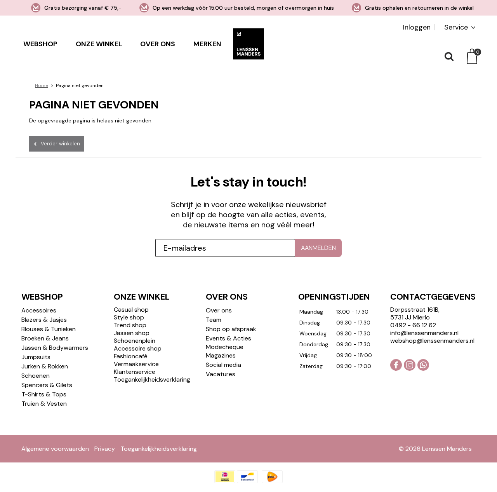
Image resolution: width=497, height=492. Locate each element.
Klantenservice (134, 372)
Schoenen (35, 376)
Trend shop (130, 325)
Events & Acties (228, 338)
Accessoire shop (138, 348)
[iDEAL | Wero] (224, 476)
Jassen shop (131, 333)
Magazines (221, 355)
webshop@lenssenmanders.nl (432, 341)
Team (213, 320)
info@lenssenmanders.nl (424, 333)
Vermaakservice (136, 364)
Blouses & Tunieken (48, 329)
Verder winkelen (60, 143)
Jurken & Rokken (44, 366)
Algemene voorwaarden (55, 449)
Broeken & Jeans (45, 338)
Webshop (40, 44)
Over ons (157, 44)
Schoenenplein (134, 341)
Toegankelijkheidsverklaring (152, 379)
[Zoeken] (448, 56)
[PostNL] (272, 476)
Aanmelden (318, 248)
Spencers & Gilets (46, 385)
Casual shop (131, 309)
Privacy (104, 449)
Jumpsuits (35, 357)
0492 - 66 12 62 (413, 325)
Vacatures (220, 374)
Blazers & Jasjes (44, 320)
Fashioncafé (131, 356)
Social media (223, 365)
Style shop (129, 317)
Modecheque (224, 347)
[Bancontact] (247, 476)
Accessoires (38, 310)
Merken (207, 44)
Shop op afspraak (231, 329)
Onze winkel (99, 44)
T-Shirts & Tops (43, 394)
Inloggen (417, 27)
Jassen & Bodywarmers (54, 348)
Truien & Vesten (44, 404)
